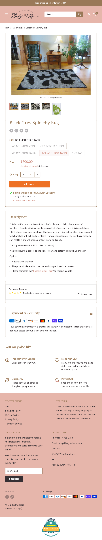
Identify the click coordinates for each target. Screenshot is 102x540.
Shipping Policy (12, 410)
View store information (24, 200)
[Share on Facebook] (11, 130)
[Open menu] (6, 14)
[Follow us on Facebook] (7, 497)
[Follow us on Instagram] (12, 497)
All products (18, 27)
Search (8, 406)
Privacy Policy (12, 419)
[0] (94, 14)
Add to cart (29, 184)
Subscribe (14, 478)
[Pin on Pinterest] (16, 130)
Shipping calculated (29, 166)
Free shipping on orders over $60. (51, 2)
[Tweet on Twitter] (21, 130)
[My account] (89, 14)
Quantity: (14, 174)
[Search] (79, 14)
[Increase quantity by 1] (37, 174)
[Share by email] (26, 130)
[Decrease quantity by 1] (23, 174)
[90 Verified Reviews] (51, 537)
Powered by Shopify (13, 508)
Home (8, 27)
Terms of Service (13, 423)
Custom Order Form (43, 270)
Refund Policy (12, 415)
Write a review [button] (85, 294)
